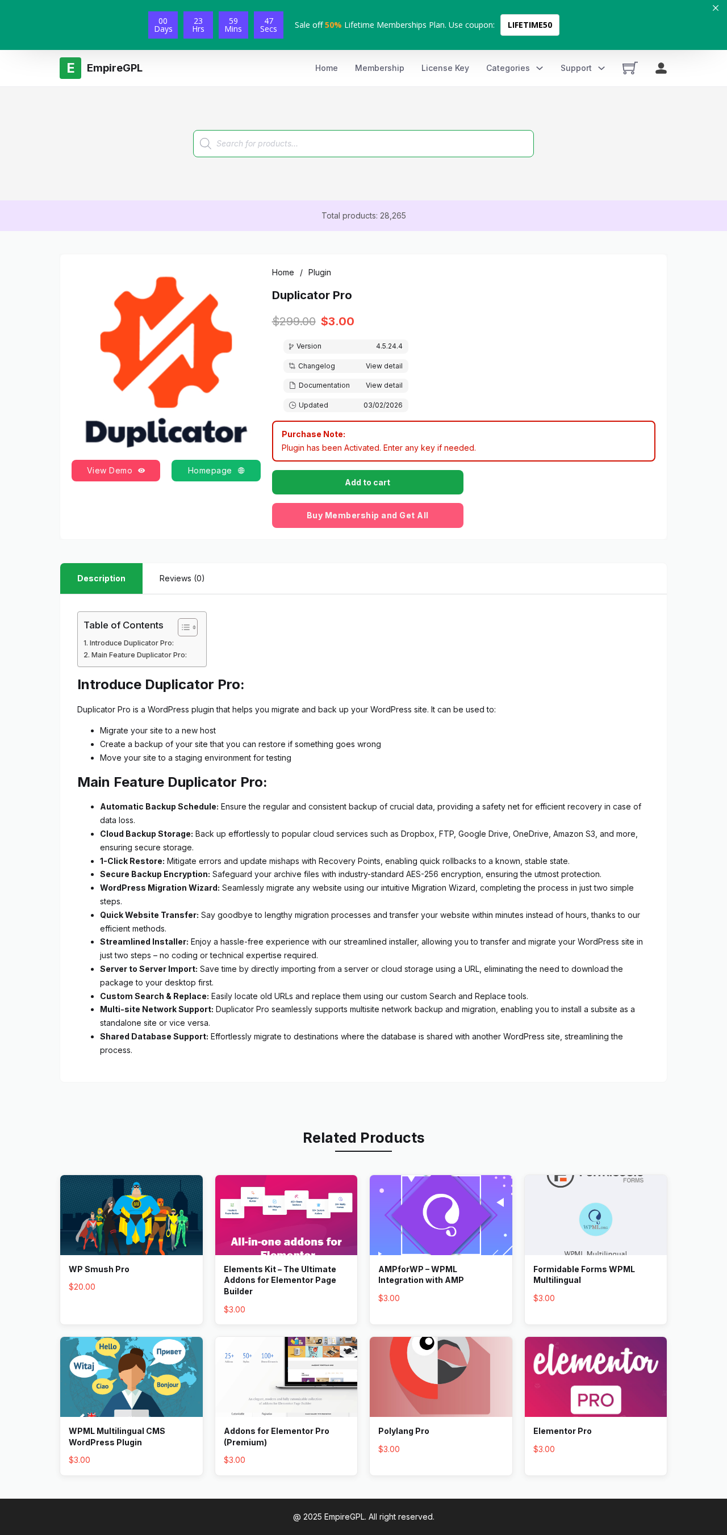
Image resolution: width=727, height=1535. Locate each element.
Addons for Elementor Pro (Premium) (276, 1436)
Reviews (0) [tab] (182, 578)
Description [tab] (101, 578)
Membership (379, 68)
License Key (445, 68)
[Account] (661, 68)
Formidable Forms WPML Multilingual (584, 1274)
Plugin (319, 272)
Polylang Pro (403, 1431)
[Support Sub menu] (601, 68)
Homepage (210, 470)
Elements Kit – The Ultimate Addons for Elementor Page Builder (280, 1280)
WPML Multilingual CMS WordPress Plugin (117, 1436)
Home (326, 68)
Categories (508, 68)
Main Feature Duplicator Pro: (139, 655)
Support (576, 68)
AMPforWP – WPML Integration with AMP (421, 1274)
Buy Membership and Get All (368, 515)
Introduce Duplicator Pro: (132, 643)
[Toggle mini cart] (630, 68)
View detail (384, 366)
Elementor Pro (562, 1431)
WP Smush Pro (99, 1269)
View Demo (110, 470)
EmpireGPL (344, 1516)
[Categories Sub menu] (540, 68)
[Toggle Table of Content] (182, 627)
